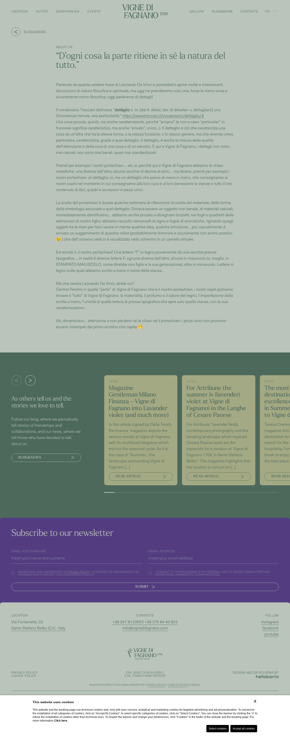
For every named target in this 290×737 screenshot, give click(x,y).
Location (19, 11)
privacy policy (78, 571)
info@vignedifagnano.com (145, 628)
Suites (42, 11)
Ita (267, 11)
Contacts (249, 11)
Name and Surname (28, 551)
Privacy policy (24, 672)
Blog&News (222, 11)
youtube (271, 634)
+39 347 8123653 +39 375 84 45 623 (145, 621)
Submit (142, 587)
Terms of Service (178, 684)
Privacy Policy (156, 684)
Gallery (197, 11)
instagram (270, 621)
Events (93, 11)
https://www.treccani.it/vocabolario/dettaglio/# (163, 115)
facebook (270, 628)
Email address (161, 551)
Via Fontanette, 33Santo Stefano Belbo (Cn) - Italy (38, 625)
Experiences (67, 11)
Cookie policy (23, 675)
